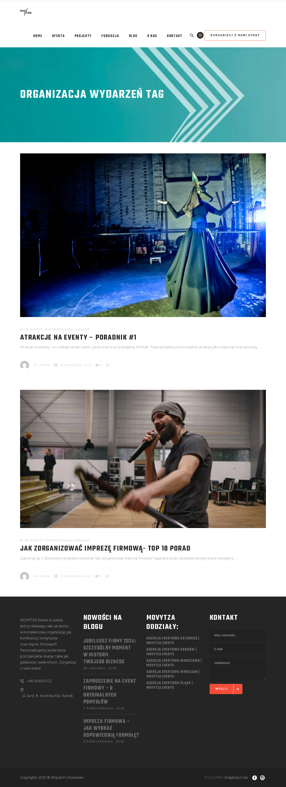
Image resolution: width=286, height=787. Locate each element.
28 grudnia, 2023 (100, 668)
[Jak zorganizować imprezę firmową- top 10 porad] (143, 459)
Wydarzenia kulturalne (67, 329)
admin (44, 365)
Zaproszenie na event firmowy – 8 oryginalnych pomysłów (109, 691)
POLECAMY (213, 777)
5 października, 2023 (104, 741)
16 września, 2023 (76, 365)
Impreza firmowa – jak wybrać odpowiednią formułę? (111, 729)
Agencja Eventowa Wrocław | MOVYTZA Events (173, 674)
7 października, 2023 (104, 708)
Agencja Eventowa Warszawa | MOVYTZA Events (174, 663)
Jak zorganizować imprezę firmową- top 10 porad (105, 548)
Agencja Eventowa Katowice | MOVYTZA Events (172, 641)
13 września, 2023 (76, 576)
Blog (24, 329)
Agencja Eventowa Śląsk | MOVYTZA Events (169, 685)
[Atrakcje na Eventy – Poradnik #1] (143, 235)
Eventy (36, 329)
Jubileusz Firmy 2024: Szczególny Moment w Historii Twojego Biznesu (110, 651)
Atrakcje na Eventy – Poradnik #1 (78, 337)
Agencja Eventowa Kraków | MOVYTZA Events (171, 652)
